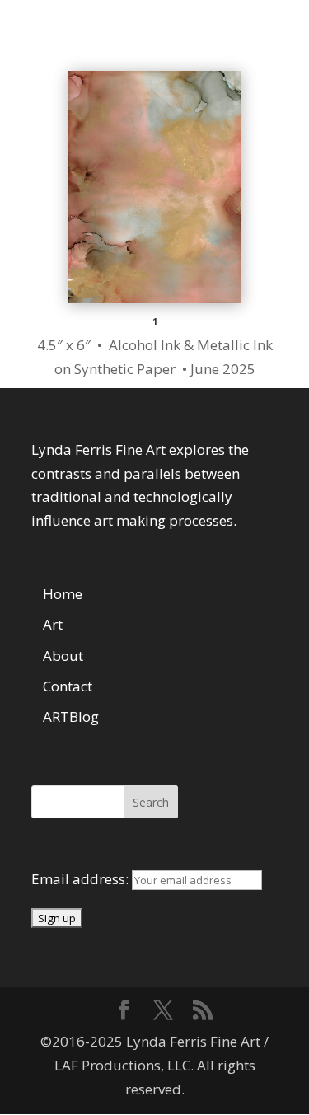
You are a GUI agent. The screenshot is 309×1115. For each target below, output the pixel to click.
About (63, 655)
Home (62, 593)
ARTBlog (71, 716)
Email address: (81, 878)
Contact (67, 686)
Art (53, 624)
